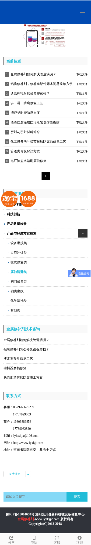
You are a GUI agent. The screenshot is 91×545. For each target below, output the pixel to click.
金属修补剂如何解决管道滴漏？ (33, 74)
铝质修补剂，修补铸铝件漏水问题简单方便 (41, 84)
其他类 (15, 310)
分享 (11, 542)
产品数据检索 (17, 224)
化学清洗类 (18, 301)
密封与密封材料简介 (25, 132)
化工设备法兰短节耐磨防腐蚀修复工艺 (38, 141)
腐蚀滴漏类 (18, 272)
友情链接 (14, 474)
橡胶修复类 (18, 262)
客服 (57, 542)
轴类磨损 (17, 291)
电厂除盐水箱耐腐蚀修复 (28, 161)
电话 (34, 542)
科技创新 (13, 214)
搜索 (77, 497)
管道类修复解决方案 (25, 151)
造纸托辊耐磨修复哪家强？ (30, 93)
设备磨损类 (18, 243)
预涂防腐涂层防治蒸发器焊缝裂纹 (35, 122)
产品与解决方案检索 (21, 233)
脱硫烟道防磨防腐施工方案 (23, 377)
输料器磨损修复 (15, 368)
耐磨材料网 (15, 204)
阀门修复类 (18, 281)
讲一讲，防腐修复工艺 (26, 103)
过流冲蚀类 (18, 252)
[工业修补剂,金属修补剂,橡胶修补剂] (45, 35)
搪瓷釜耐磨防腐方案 (25, 113)
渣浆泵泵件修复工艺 (18, 359)
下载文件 (82, 74)
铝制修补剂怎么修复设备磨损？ (26, 349)
